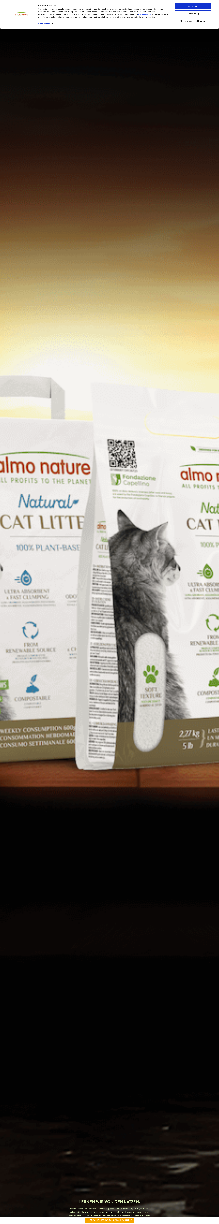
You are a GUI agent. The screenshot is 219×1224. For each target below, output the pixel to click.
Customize (191, 14)
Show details (44, 24)
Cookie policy (144, 14)
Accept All (192, 6)
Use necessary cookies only (192, 21)
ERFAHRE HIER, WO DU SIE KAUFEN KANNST (111, 1220)
